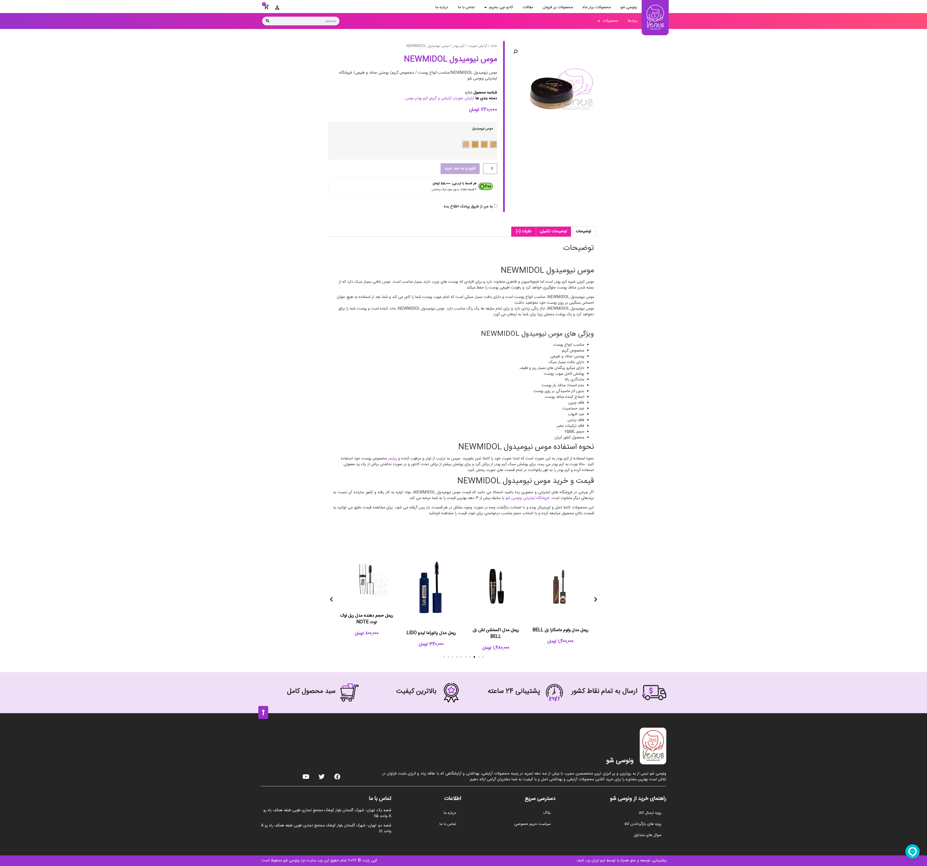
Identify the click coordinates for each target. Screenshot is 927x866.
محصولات (610, 21)
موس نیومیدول (482, 128)
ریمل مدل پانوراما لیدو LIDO (431, 633)
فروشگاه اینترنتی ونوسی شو (528, 498)
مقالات (528, 7)
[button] (515, 51)
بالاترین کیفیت (416, 691)
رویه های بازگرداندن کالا (642, 824)
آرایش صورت (477, 46)
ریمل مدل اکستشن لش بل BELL (496, 633)
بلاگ (547, 813)
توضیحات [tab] (583, 231)
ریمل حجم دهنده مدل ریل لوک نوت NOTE (366, 619)
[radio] (493, 144)
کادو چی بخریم (501, 7)
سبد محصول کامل (311, 691)
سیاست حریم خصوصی (532, 824)
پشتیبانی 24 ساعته (514, 691)
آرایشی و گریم (441, 98)
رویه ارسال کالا (650, 813)
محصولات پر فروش (558, 7)
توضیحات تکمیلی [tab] (553, 231)
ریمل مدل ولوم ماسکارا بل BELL (560, 630)
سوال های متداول (647, 835)
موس (410, 98)
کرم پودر (459, 46)
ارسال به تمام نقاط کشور (604, 691)
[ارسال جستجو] (267, 21)
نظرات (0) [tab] (523, 231)
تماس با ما (466, 7)
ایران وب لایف (587, 860)
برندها (632, 21)
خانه (494, 46)
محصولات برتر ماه (597, 7)
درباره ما (441, 7)
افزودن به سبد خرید (460, 168)
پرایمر (392, 458)
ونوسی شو (628, 7)
